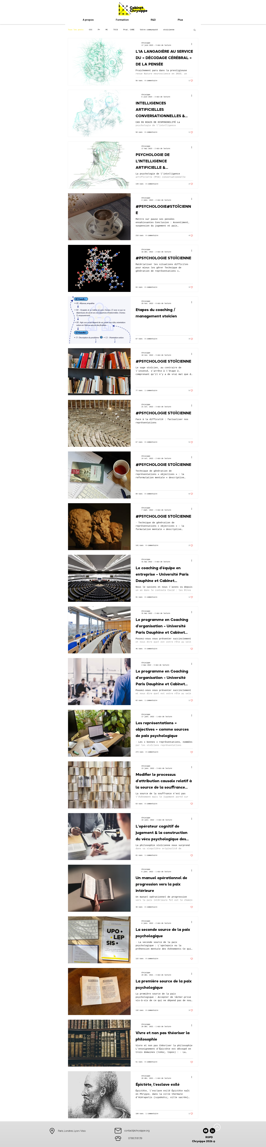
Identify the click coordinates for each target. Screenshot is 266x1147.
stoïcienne (168, 30)
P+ (99, 30)
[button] (153, 20)
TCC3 (115, 30)
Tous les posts (75, 30)
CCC (90, 30)
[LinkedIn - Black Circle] (212, 1130)
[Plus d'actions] (192, 44)
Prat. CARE (128, 30)
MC (107, 30)
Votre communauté (149, 30)
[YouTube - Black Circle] (205, 1130)
